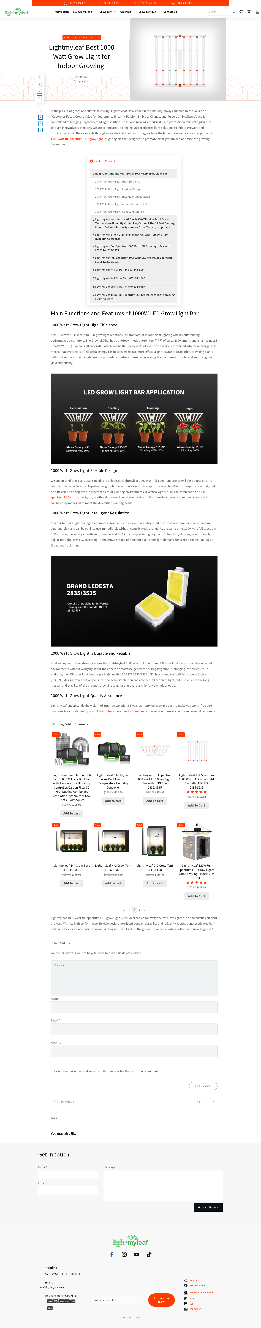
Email (55, 1020)
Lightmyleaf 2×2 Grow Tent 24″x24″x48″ (120, 287)
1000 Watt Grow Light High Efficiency (117, 181)
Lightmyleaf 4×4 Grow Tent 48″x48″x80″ (120, 269)
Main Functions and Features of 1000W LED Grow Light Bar (131, 173)
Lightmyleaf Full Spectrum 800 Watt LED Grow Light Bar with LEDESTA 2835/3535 (132, 248)
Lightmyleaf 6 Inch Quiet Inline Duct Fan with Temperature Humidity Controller (131, 236)
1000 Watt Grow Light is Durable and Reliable (122, 204)
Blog (67, 37)
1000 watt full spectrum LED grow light (77, 139)
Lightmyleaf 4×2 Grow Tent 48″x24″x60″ (120, 278)
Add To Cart (154, 801)
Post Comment (203, 1086)
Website (56, 1042)
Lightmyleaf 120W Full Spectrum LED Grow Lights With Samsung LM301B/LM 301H (135, 296)
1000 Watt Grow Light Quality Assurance (119, 211)
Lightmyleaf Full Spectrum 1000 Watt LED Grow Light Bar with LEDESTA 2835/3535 (133, 259)
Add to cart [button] (71, 813)
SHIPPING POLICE (197, 1285)
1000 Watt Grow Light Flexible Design (118, 189)
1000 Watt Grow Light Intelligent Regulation (122, 196)
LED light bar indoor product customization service (129, 711)
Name (56, 998)
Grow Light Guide (86, 37)
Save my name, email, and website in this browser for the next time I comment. (106, 1071)
